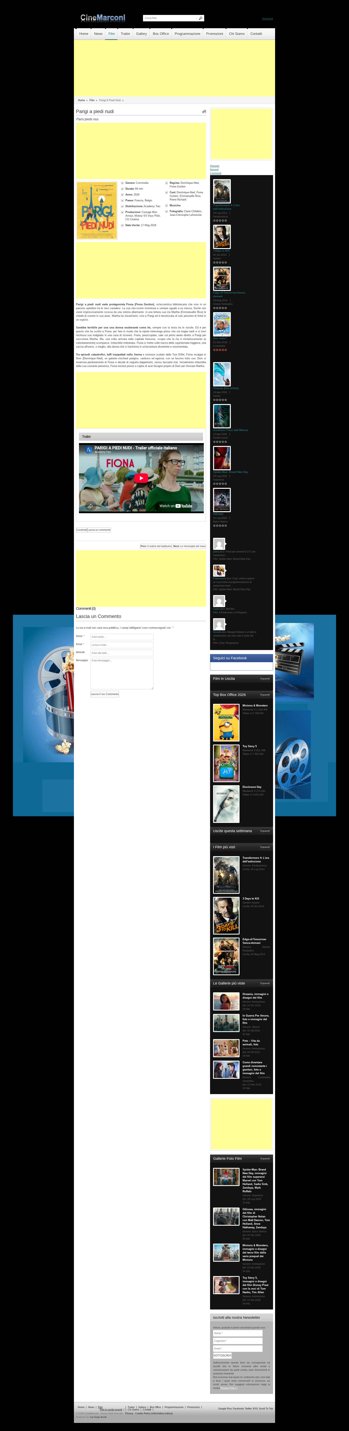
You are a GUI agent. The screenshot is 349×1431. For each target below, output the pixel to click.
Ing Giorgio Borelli (98, 1417)
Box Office (161, 34)
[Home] (103, 21)
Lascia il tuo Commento (105, 694)
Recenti (214, 169)
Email (80, 644)
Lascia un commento (99, 530)
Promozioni (214, 34)
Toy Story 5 (250, 746)
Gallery (141, 34)
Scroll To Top (266, 1408)
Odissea (218, 513)
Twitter (248, 1408)
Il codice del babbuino (156, 546)
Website (80, 652)
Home (83, 34)
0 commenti (237, 213)
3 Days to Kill (221, 250)
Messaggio (81, 660)
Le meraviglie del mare (189, 546)
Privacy (129, 1413)
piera (216, 551)
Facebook (267, 18)
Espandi (265, 678)
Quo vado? (220, 338)
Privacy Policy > (229, 1388)
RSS (255, 1408)
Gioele (217, 631)
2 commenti (237, 476)
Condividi (81, 530)
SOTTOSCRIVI (222, 1355)
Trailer (125, 34)
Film (111, 34)
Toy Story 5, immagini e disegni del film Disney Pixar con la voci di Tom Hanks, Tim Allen (256, 1285)
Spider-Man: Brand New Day (230, 472)
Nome (80, 636)
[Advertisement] (174, 68)
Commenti (215, 173)
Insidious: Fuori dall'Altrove (230, 430)
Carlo (216, 608)
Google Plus (225, 1408)
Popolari (214, 166)
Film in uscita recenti (111, 1409)
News (98, 34)
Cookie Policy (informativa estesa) (154, 1413)
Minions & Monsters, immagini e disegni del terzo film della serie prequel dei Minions (255, 1252)
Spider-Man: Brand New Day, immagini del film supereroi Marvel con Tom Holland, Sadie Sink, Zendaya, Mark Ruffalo (255, 1180)
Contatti (256, 34)
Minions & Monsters (255, 705)
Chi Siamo (237, 34)
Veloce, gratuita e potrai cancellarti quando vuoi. (240, 1327)
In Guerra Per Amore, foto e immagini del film (256, 1019)
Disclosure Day (252, 786)
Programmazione (187, 34)
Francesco (219, 578)
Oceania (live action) (226, 388)
